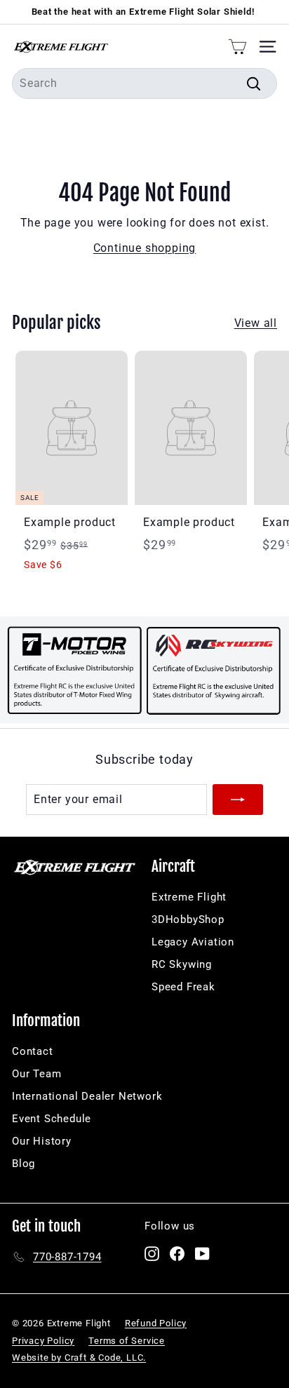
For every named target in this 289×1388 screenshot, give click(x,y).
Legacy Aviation (193, 942)
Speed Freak (183, 987)
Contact (32, 1051)
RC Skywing (182, 964)
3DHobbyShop (188, 919)
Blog (23, 1163)
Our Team (36, 1073)
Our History (42, 1141)
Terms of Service (126, 1340)
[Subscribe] (238, 799)
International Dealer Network (87, 1096)
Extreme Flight (189, 897)
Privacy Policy (43, 1340)
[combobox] (144, 83)
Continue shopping (144, 248)
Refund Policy (156, 1323)
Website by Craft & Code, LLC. (79, 1357)
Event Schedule (51, 1118)
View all (255, 323)
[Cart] (237, 46)
